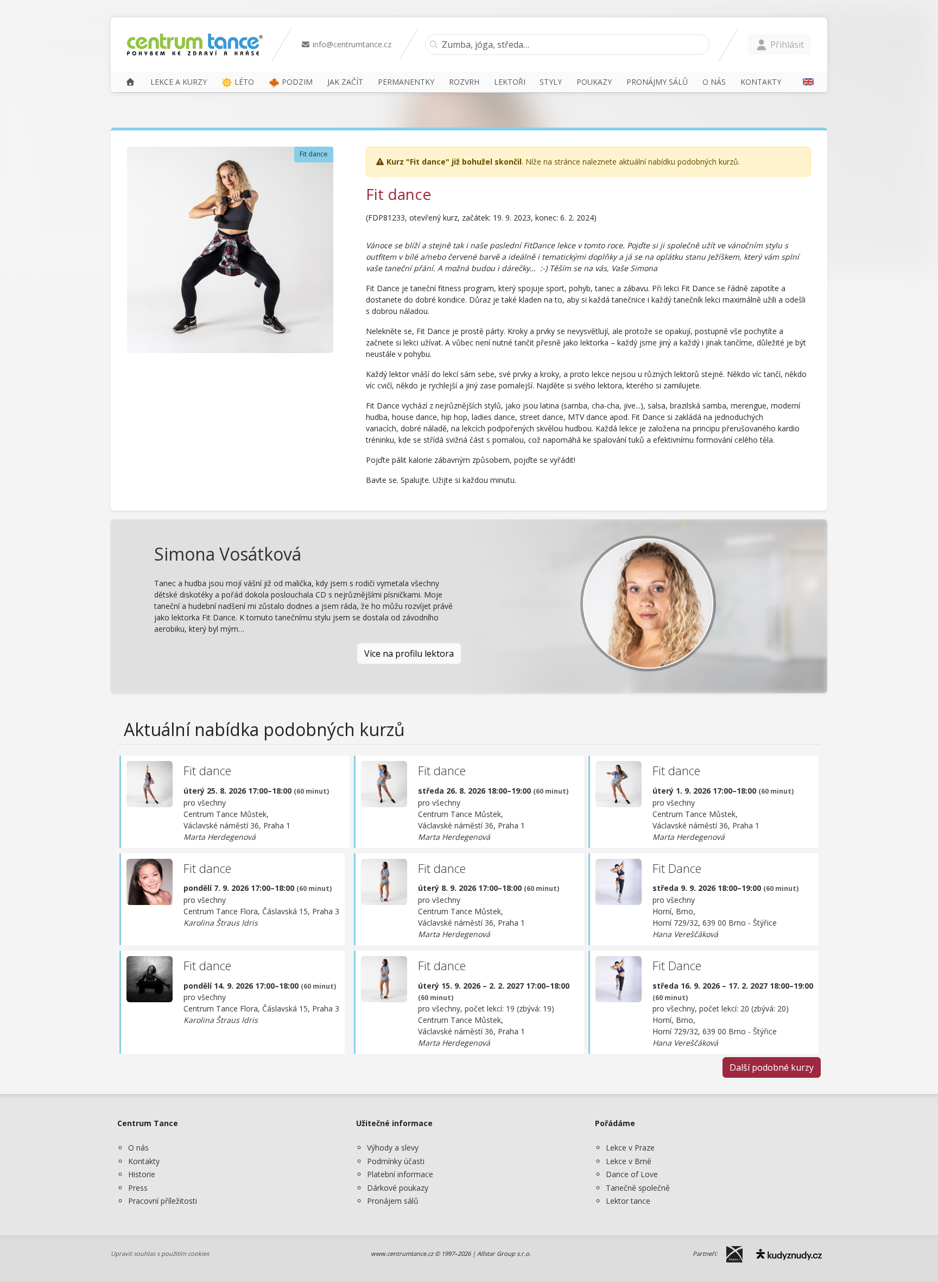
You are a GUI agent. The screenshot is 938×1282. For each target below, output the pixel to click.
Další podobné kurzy (772, 1067)
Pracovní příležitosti (162, 1201)
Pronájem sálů (393, 1201)
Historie (141, 1174)
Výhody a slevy (393, 1147)
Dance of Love (632, 1174)
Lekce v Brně (628, 1161)
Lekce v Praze (630, 1147)
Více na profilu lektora (409, 653)
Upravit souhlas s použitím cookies (160, 1253)
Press (138, 1188)
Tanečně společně (638, 1188)
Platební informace (400, 1174)
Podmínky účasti (395, 1161)
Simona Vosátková (227, 553)
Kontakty (144, 1161)
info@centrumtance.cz (350, 44)
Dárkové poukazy (397, 1188)
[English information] (804, 82)
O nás (138, 1147)
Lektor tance (628, 1201)
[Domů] (130, 82)
